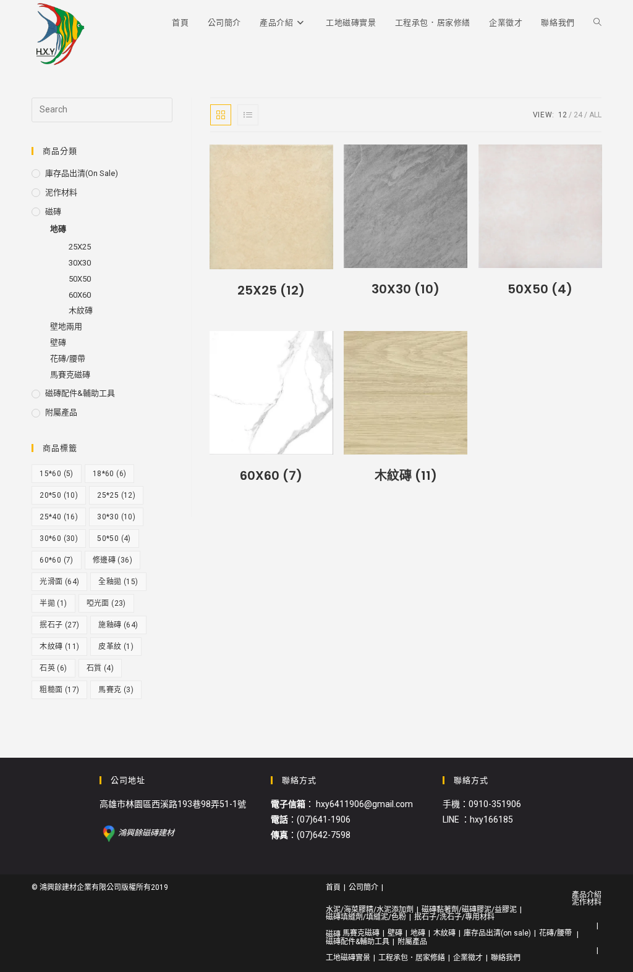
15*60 (57, 473)
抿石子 (59, 625)
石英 (53, 668)
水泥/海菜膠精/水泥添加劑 (370, 909)
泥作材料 (61, 192)
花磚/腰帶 (67, 358)
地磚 (58, 228)
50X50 (80, 278)
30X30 (80, 262)
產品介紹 (586, 894)
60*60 (57, 560)
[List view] (247, 114)
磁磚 (53, 211)
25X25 (80, 246)
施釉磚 (118, 625)
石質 (100, 668)
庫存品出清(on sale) (81, 173)
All (595, 115)
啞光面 (106, 603)
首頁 (333, 887)
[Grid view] (220, 114)
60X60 (80, 295)
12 (562, 115)
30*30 (116, 517)
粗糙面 (59, 689)
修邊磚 (112, 560)
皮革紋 (116, 646)
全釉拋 (118, 581)
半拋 (53, 603)
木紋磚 (81, 310)
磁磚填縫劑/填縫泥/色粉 (366, 917)
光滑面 (59, 581)
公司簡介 (363, 887)
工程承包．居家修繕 (411, 957)
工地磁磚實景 (348, 957)
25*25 (116, 495)
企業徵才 (468, 957)
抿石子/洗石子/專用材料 (454, 917)
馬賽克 (116, 689)
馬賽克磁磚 (70, 374)
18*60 (110, 473)
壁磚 (58, 342)
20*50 (59, 495)
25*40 (59, 517)
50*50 (114, 538)
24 (578, 115)
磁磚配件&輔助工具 (80, 393)
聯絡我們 (505, 957)
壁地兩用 (66, 326)
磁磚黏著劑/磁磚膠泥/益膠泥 (469, 909)
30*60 (59, 538)
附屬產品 (61, 412)
